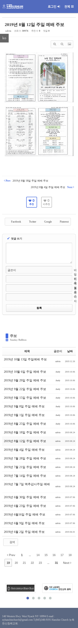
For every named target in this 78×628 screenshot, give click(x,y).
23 (40, 563)
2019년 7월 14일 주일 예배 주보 (25, 475)
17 (61, 555)
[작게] (62, 44)
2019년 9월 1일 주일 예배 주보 (25, 415)
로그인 (52, 6)
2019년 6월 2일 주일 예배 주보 (25, 532)
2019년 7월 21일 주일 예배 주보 (25, 467)
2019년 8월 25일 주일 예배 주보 (25, 423)
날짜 (70, 351)
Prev (11, 555)
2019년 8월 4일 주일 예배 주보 (25, 449)
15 (45, 555)
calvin (8, 30)
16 (53, 555)
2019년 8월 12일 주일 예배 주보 (34, 24)
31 (56, 563)
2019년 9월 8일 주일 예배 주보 (25, 406)
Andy (57, 372)
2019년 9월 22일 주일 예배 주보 (25, 389)
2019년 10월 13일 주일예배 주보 (25, 359)
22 (32, 563)
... (30, 555)
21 (24, 563)
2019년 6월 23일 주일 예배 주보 (25, 506)
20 (16, 563)
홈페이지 (75, 295)
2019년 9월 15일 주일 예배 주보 (25, 397)
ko (4, 38)
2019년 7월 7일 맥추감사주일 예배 (27, 484)
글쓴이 (12, 270)
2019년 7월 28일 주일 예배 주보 (25, 458)
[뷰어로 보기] (69, 44)
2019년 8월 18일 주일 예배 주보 (25, 432)
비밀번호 (75, 276)
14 (37, 555)
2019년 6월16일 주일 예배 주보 (25, 514)
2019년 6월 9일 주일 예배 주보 (25, 523)
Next (66, 563)
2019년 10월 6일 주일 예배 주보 (25, 371)
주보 (13, 336)
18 (70, 555)
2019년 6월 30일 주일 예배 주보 (25, 497)
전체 (67, 6)
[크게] (54, 44)
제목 (27, 351)
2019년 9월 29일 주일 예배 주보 (25, 380)
